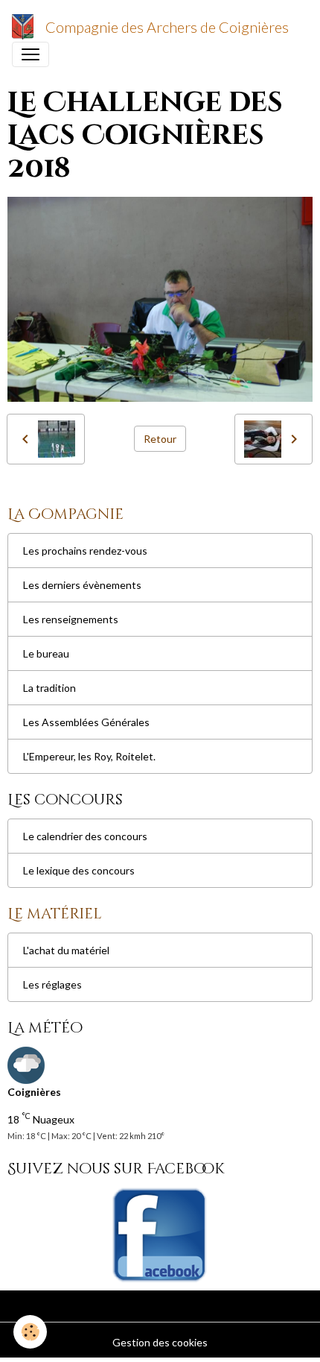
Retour (160, 438)
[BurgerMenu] (30, 54)
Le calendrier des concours (85, 836)
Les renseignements (70, 619)
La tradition (49, 687)
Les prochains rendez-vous (85, 550)
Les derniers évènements (82, 584)
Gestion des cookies (160, 1342)
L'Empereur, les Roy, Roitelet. (89, 756)
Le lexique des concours (79, 870)
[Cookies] (30, 1332)
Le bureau (46, 653)
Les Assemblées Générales (86, 722)
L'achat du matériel (66, 950)
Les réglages (52, 984)
